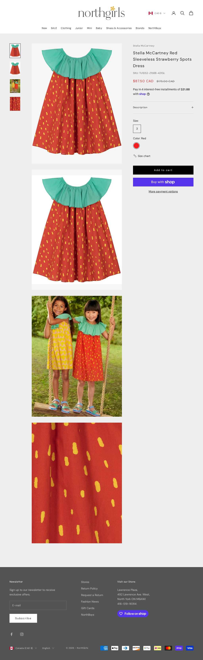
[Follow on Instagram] (22, 634)
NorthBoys (154, 28)
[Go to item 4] (15, 103)
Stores (85, 582)
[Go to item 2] (15, 68)
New (44, 28)
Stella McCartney (144, 45)
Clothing (66, 28)
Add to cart (163, 170)
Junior (79, 28)
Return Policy (89, 588)
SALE (54, 28)
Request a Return (92, 595)
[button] (141, 156)
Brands (140, 28)
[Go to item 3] (15, 86)
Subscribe (23, 618)
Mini (89, 28)
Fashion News (90, 601)
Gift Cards (87, 608)
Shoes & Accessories (119, 28)
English (46, 648)
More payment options (163, 191)
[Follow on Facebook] (11, 634)
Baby (99, 28)
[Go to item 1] (15, 50)
